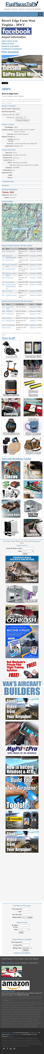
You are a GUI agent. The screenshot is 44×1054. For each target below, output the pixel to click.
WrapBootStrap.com (15, 1034)
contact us (11, 1036)
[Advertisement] (22, 876)
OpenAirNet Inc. (33, 1032)
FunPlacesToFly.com (7, 1032)
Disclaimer (34, 1026)
